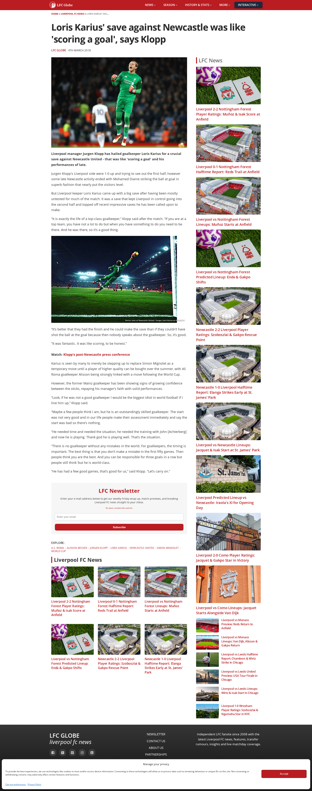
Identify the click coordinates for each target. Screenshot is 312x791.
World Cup (58, 551)
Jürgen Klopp (99, 548)
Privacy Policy (34, 784)
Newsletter (156, 734)
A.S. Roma (57, 548)
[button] (150, 5)
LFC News (210, 60)
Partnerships (156, 754)
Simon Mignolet (168, 548)
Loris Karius (118, 548)
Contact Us (156, 741)
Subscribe (119, 527)
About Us (156, 748)
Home (54, 13)
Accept (284, 773)
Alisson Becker (77, 548)
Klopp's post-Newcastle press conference (96, 354)
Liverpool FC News (72, 13)
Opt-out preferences (15, 784)
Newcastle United (142, 548)
